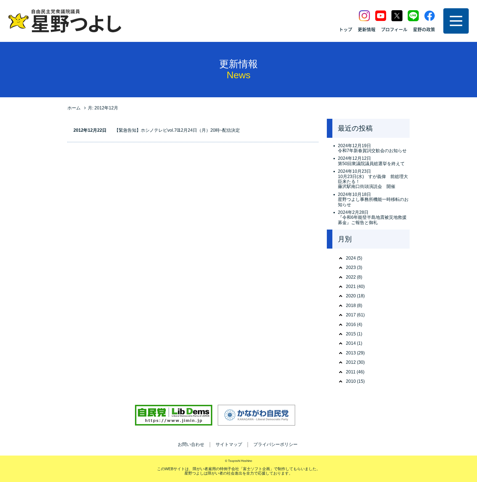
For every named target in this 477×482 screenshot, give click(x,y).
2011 (351, 372)
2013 (351, 353)
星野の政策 (424, 29)
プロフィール (394, 29)
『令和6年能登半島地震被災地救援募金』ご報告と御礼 (372, 220)
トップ (345, 29)
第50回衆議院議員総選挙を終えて (371, 163)
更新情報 (366, 29)
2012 (351, 362)
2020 (351, 295)
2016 (351, 324)
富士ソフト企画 (256, 469)
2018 (351, 305)
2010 (351, 381)
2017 (351, 315)
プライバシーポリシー (275, 444)
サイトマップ (229, 444)
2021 (351, 286)
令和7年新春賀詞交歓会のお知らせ (372, 150)
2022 (351, 277)
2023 (351, 267)
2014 (351, 343)
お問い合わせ (191, 444)
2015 (351, 334)
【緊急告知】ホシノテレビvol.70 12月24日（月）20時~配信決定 (177, 130)
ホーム (74, 108)
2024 (351, 258)
